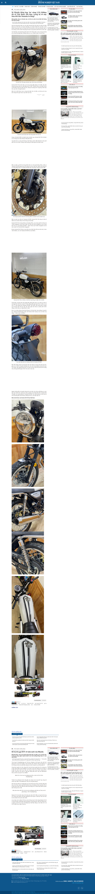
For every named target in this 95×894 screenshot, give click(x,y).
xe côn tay (23, 703)
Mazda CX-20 (19, 851)
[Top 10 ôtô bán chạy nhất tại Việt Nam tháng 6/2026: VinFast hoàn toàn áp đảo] (64, 27)
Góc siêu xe (72, 84)
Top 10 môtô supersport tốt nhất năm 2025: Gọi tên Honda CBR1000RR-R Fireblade (29, 22)
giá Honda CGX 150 (39, 703)
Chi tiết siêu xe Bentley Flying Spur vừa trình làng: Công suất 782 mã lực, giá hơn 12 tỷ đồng (75, 92)
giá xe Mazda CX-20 (38, 851)
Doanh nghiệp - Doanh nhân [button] (45, 6)
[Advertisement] (29, 153)
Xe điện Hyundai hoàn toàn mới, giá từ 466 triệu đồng (71, 45)
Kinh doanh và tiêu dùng (19, 9)
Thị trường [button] (79, 6)
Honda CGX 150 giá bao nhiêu (24, 704)
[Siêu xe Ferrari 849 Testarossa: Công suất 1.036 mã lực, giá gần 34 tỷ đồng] (64, 98)
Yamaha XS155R (37, 704)
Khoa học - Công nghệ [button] (31, 6)
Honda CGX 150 (30, 703)
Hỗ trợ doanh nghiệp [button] (60, 6)
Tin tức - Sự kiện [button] (19, 6)
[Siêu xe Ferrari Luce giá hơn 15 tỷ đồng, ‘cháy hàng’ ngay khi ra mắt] (64, 88)
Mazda (22, 853)
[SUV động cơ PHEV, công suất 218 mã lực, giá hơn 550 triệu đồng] (64, 17)
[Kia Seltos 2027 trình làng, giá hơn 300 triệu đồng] (64, 22)
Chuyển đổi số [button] (71, 6)
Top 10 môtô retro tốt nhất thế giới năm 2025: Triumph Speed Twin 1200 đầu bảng (27, 23)
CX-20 (26, 853)
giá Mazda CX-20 (27, 851)
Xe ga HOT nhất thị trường (72, 106)
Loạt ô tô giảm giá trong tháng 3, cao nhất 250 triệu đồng (47, 865)
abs (32, 704)
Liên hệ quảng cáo (77, 883)
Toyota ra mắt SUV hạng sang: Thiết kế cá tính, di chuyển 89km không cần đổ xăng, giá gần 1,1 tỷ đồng (23, 866)
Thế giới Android (72, 55)
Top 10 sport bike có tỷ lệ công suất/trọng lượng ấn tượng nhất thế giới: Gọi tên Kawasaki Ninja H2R (23, 744)
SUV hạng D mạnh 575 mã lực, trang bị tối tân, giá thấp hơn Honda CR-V (26, 758)
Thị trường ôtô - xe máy (72, 31)
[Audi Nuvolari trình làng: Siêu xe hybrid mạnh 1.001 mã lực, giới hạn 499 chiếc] (64, 103)
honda (19, 703)
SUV (32, 851)
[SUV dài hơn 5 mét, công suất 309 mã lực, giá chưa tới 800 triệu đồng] (64, 12)
